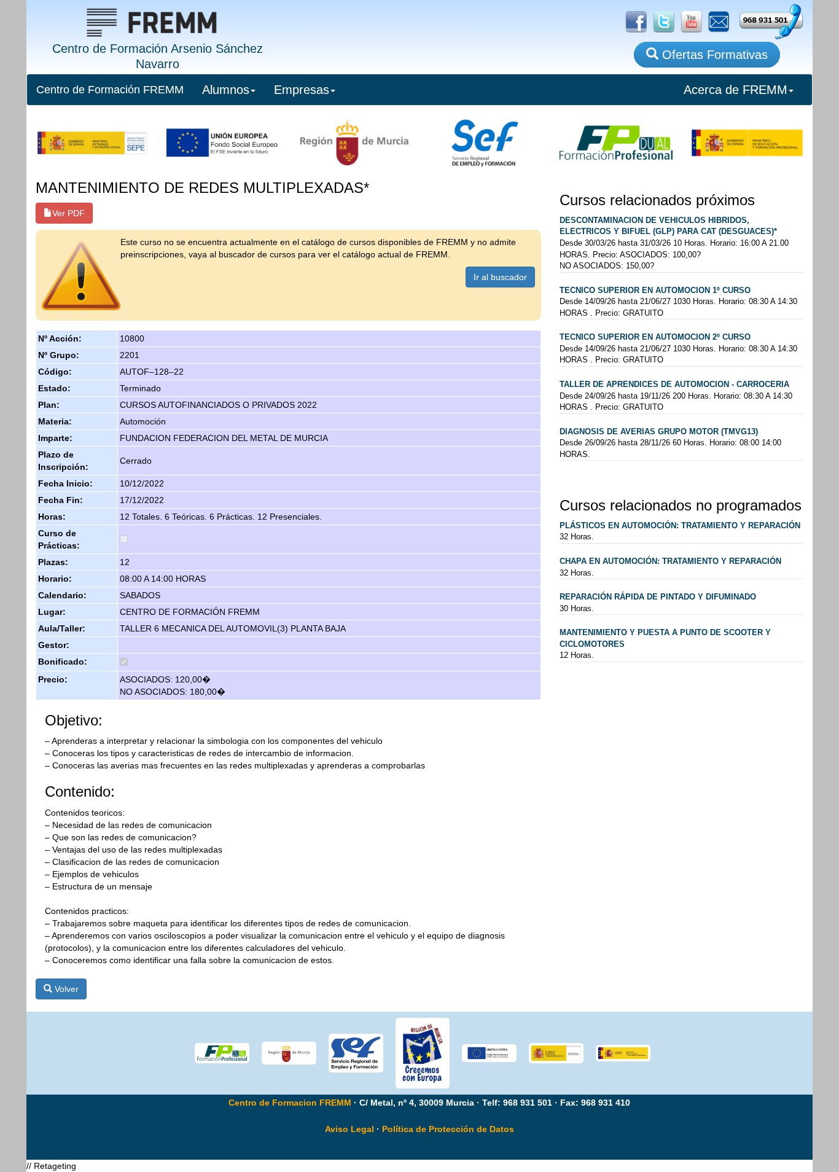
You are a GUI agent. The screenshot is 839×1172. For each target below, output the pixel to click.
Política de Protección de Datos (448, 1129)
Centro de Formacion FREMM (289, 1103)
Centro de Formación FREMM (110, 90)
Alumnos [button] (225, 89)
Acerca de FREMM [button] (735, 89)
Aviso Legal (349, 1129)
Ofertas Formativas (713, 54)
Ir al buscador (500, 277)
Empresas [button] (301, 89)
